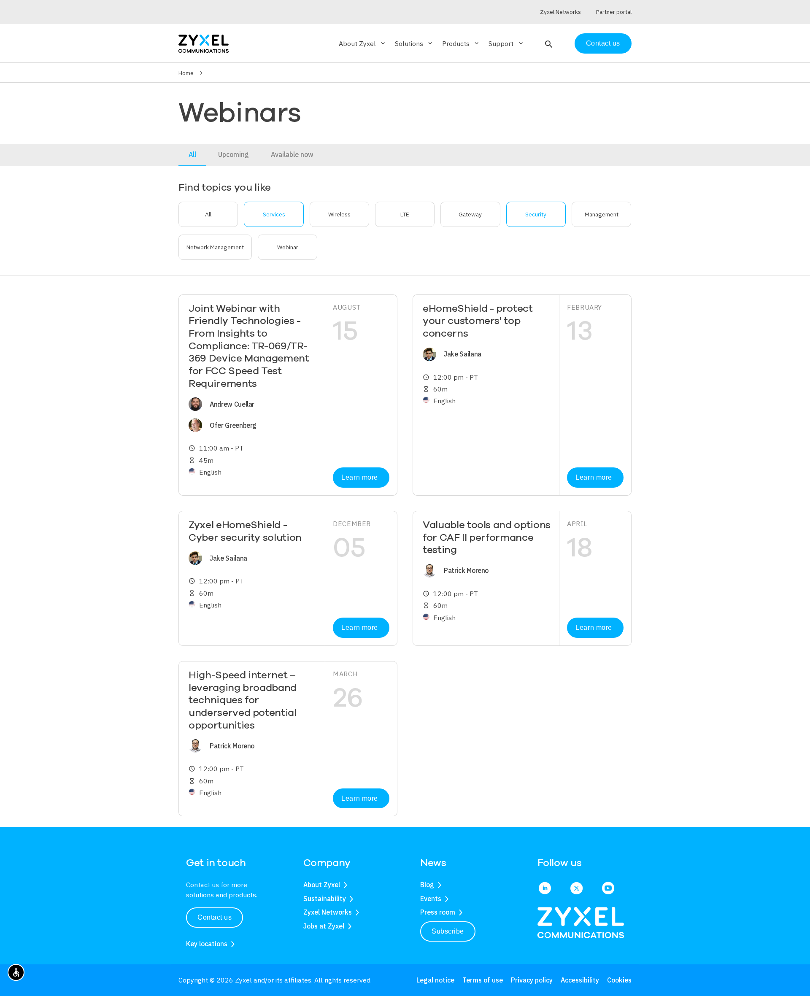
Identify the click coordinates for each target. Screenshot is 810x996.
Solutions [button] (414, 43)
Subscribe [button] (448, 931)
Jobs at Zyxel (323, 926)
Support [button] (506, 43)
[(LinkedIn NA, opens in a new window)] (545, 889)
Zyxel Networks (327, 912)
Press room (437, 912)
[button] (548, 43)
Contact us (603, 43)
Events (430, 898)
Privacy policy (532, 980)
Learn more (359, 477)
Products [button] (461, 43)
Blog (427, 884)
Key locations (206, 943)
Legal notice (435, 980)
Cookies (619, 980)
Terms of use (482, 980)
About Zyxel (321, 884)
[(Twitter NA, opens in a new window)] (576, 889)
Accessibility (580, 980)
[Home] (203, 43)
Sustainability (324, 898)
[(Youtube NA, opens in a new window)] (608, 889)
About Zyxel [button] (362, 43)
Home (186, 73)
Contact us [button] (214, 917)
